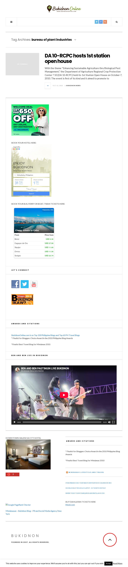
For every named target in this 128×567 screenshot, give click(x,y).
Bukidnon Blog (24, 511)
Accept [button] (108, 564)
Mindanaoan (11, 511)
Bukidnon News (73, 85)
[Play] (14, 422)
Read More (117, 563)
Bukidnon (25, 535)
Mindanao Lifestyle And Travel (86, 472)
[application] (64, 395)
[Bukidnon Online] (64, 8)
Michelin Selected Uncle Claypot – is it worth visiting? (86, 488)
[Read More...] (48, 86)
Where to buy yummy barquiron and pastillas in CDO (85, 493)
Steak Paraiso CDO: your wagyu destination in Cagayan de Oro (88, 483)
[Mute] (109, 422)
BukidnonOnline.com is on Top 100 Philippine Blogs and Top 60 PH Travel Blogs (45, 335)
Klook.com (70, 505)
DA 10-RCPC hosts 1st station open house (77, 58)
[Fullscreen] (113, 422)
